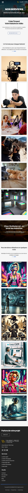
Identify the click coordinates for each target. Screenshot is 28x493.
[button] (2, 2)
